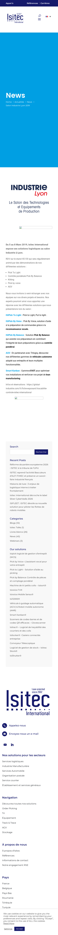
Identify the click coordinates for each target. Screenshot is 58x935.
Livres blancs (16, 532)
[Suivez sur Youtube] (5, 745)
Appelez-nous (17, 725)
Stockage (7, 832)
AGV (8, 353)
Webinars (15, 541)
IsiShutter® (15, 655)
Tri (3, 813)
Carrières (45, 3)
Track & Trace (9, 823)
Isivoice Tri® (16, 590)
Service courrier (10, 780)
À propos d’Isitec (11, 850)
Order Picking (9, 808)
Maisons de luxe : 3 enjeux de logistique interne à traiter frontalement (24, 487)
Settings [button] (8, 929)
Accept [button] (19, 929)
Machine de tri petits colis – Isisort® (28, 585)
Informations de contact (15, 860)
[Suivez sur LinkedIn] (12, 745)
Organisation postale (13, 775)
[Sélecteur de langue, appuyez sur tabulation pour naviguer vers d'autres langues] (48, 16)
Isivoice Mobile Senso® (21, 594)
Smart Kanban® (18, 615)
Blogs (13, 523)
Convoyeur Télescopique (22, 643)
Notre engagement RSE (15, 865)
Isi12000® (15, 599)
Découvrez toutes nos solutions (19, 803)
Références (32, 3)
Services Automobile (13, 771)
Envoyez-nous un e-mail (23, 733)
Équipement (9, 818)
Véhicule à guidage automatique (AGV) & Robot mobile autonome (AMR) (27, 607)
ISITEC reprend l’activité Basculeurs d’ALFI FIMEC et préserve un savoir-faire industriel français (28, 476)
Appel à (9, 3)
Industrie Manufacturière (15, 766)
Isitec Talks (15, 527)
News (13, 536)
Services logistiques (12, 761)
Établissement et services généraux (21, 785)
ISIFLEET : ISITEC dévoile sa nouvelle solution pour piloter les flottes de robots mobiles (28, 506)
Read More (8, 923)
